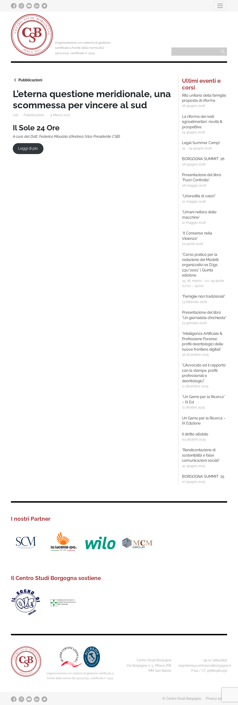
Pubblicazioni (30, 80)
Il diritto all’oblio (195, 434)
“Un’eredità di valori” (199, 196)
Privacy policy (216, 698)
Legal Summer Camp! (201, 143)
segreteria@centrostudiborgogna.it (204, 665)
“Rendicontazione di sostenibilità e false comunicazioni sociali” (201, 455)
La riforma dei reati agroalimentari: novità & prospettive (202, 121)
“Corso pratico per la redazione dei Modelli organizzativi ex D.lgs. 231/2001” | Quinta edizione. (200, 265)
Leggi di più (28, 148)
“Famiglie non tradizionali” (203, 296)
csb (15, 115)
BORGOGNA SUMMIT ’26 (203, 159)
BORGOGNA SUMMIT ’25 (203, 476)
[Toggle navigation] (220, 5)
